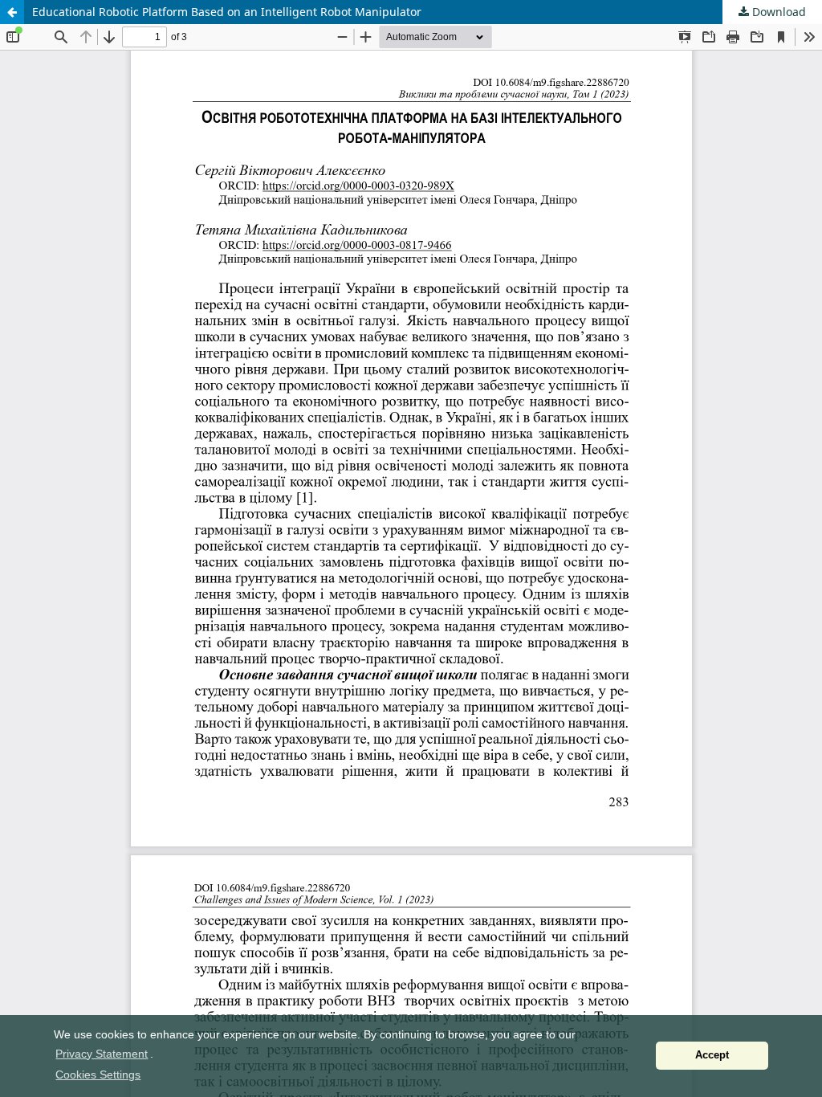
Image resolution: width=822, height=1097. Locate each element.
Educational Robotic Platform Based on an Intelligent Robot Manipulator (226, 11)
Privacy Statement (101, 1053)
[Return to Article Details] (12, 12)
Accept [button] (712, 1055)
